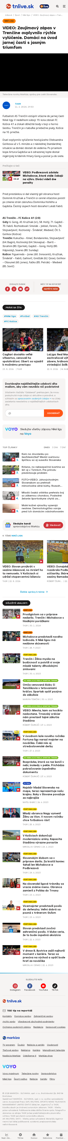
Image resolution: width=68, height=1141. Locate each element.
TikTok (55, 990)
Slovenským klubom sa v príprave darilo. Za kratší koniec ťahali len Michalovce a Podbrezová (44, 863)
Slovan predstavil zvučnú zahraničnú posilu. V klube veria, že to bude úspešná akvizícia (44, 932)
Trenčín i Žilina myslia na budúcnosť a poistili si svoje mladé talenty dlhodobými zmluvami (41, 664)
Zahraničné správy (43, 1016)
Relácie (34, 1079)
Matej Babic (29, 802)
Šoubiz (21, 1045)
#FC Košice (10, 321)
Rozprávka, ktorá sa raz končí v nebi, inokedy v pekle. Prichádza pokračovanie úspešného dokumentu (43, 767)
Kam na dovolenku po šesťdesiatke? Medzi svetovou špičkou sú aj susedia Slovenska (41, 456)
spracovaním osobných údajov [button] (34, 398)
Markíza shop (46, 1055)
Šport (17, 15)
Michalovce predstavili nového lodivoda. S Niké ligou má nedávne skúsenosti (43, 640)
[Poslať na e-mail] (20, 289)
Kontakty (7, 1016)
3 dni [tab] (55, 447)
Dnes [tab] (47, 447)
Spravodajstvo (48, 1073)
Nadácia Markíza (11, 1055)
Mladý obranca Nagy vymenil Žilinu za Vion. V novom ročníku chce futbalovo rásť (43, 817)
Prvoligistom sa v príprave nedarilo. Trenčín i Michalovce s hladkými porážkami (43, 618)
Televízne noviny (30, 1073)
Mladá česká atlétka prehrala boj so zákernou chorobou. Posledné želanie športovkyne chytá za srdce (43, 495)
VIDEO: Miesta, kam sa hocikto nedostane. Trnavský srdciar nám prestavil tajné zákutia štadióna (43, 715)
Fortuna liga (30, 655)
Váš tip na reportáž (19, 1010)
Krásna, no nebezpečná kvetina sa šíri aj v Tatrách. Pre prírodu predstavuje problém (43, 469)
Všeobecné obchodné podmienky (36, 1021)
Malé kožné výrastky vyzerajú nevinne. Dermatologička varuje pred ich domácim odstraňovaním (43, 508)
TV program (9, 1045)
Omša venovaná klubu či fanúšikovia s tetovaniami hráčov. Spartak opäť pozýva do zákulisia (42, 690)
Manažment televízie (54, 1050)
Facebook (29, 990)
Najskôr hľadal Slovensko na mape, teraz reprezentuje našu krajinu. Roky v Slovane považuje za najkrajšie (44, 792)
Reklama (25, 1050)
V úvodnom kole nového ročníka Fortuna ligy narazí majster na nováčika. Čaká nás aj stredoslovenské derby (44, 741)
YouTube (43, 990)
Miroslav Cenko (31, 847)
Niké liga (27, 15)
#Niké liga (10, 316)
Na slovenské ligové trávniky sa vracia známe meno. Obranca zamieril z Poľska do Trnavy (43, 887)
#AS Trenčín (41, 316)
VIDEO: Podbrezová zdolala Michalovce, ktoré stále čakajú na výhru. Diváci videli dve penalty (43, 177)
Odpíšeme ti (29, 1055)
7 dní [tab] (62, 447)
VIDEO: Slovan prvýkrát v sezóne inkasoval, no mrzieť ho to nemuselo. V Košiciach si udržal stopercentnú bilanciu (23, 571)
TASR (18, 103)
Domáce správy (22, 1016)
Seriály (43, 1079)
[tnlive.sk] (20, 6)
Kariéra (36, 1050)
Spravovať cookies (55, 1027)
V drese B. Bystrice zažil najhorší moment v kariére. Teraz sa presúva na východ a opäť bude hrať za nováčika (44, 955)
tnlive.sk (9, 15)
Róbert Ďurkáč (55, 581)
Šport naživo (20, 1079)
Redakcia (38, 1027)
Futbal (27, 783)
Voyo (27, 433)
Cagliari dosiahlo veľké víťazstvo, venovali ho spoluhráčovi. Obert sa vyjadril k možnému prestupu (23, 359)
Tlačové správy (11, 1050)
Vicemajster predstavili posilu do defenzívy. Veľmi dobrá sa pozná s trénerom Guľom (42, 909)
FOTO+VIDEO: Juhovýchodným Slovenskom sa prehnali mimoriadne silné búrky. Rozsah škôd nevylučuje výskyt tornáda (41, 482)
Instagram (15, 990)
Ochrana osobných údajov (17, 1027)
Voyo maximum (11, 1073)
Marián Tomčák (31, 699)
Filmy (52, 1079)
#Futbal (25, 316)
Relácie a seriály (35, 1045)
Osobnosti (52, 1045)
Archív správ (9, 1021)
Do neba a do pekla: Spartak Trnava (40, 681)
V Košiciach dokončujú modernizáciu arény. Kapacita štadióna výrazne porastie (42, 839)
